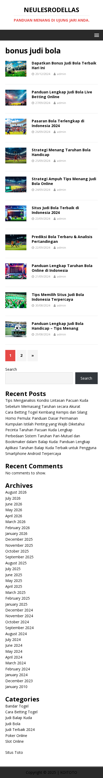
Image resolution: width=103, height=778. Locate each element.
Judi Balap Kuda (18, 717)
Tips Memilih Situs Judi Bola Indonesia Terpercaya (58, 297)
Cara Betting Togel (21, 711)
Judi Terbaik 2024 (20, 729)
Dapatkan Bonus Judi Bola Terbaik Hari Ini (64, 65)
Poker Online (16, 735)
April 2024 (13, 657)
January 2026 (16, 533)
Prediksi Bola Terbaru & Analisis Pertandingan (62, 239)
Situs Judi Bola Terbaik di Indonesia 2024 (55, 210)
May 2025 (13, 580)
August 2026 (16, 492)
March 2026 (15, 521)
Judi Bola (12, 723)
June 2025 (13, 574)
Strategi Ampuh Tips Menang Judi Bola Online (64, 181)
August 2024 (16, 633)
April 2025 (13, 586)
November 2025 (19, 545)
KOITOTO (68, 772)
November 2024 (19, 615)
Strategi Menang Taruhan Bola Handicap (61, 152)
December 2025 (19, 539)
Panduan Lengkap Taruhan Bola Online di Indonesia (62, 268)
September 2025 (19, 556)
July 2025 (13, 568)
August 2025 (16, 562)
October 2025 (17, 551)
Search (11, 369)
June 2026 (13, 503)
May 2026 (13, 509)
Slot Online (14, 741)
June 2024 (13, 645)
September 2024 (19, 627)
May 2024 (13, 651)
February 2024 (17, 668)
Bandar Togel (17, 706)
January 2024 (16, 674)
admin (61, 74)
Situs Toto (14, 752)
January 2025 (16, 604)
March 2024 (15, 662)
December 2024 (19, 610)
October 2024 (17, 621)
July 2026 (13, 498)
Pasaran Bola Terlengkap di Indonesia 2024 (58, 123)
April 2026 (13, 515)
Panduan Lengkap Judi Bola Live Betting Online (62, 94)
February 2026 (17, 527)
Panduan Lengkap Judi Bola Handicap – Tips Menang (57, 326)
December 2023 (19, 680)
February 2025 (17, 598)
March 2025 (15, 592)
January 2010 (16, 686)
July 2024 (13, 639)
